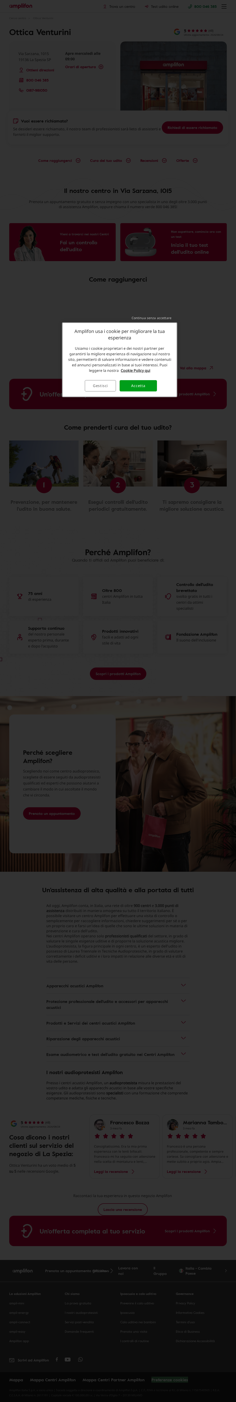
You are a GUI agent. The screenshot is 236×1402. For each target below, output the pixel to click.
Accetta (138, 385)
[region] (119, 359)
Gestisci (100, 385)
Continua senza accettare (151, 318)
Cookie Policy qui (135, 370)
